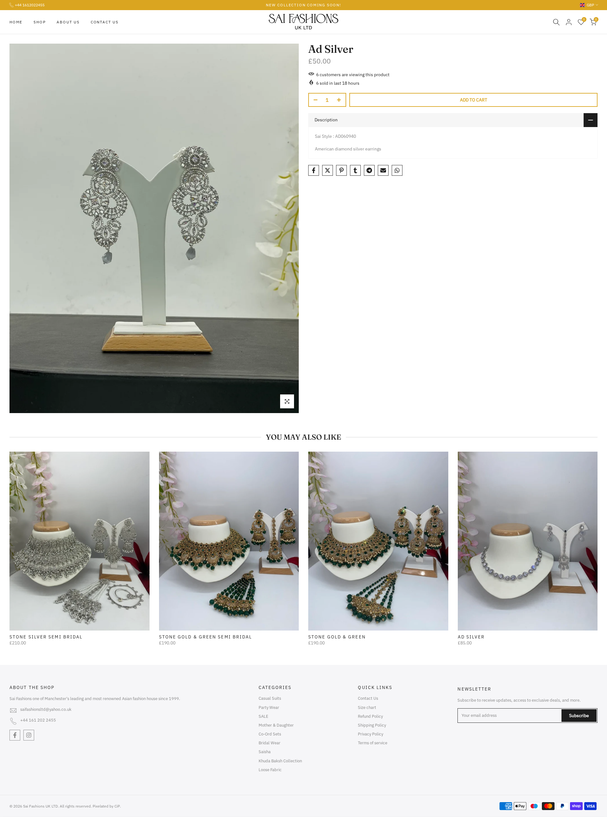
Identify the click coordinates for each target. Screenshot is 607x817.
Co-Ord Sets (270, 734)
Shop (40, 22)
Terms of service (372, 743)
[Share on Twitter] (327, 170)
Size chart (367, 707)
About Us (68, 22)
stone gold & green (337, 637)
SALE (263, 716)
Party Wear (269, 707)
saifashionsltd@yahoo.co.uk (45, 709)
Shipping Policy (372, 725)
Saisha (265, 751)
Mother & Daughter (276, 725)
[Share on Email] (383, 170)
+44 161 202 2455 (38, 720)
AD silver (471, 637)
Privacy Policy (370, 734)
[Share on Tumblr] (355, 170)
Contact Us (105, 22)
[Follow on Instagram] (28, 735)
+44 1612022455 (30, 5)
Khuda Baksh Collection (280, 761)
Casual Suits (270, 698)
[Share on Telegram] (369, 170)
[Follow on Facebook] (14, 735)
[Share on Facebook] (313, 170)
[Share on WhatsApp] (397, 170)
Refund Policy (370, 716)
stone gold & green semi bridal (205, 637)
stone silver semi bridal (46, 637)
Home (15, 22)
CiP (117, 806)
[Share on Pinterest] (341, 170)
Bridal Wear (269, 743)
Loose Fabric (270, 769)
